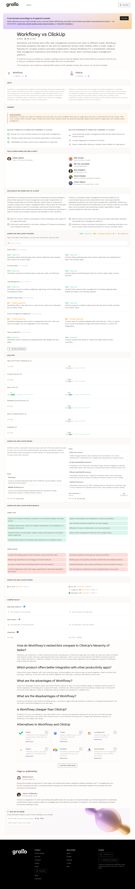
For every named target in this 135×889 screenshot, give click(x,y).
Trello (65, 732)
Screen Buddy (39, 853)
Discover (37, 856)
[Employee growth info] (22, 606)
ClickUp (79, 73)
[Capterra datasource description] (96, 589)
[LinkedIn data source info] (24, 606)
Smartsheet (99, 749)
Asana (31, 749)
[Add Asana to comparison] (46, 749)
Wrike (31, 732)
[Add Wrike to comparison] (46, 732)
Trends (69, 863)
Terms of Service (119, 866)
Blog (36, 875)
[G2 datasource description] (28, 586)
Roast (37, 866)
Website (17, 76)
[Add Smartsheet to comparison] (115, 749)
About (28, 5)
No (43, 818)
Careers (69, 856)
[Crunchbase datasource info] (17, 632)
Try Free (124, 18)
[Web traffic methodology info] (17, 619)
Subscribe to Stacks (110, 860)
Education (38, 878)
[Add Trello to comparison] (80, 732)
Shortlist (126, 5)
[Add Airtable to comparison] (80, 749)
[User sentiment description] (80, 493)
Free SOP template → (65, 24)
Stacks (37, 863)
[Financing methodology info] (15, 632)
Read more (29, 741)
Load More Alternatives (68, 765)
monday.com (99, 732)
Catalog (69, 860)
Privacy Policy (107, 866)
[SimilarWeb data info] (19, 619)
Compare (38, 860)
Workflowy (18, 73)
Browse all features (18, 349)
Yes (38, 818)
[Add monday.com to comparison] (115, 732)
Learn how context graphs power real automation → (36, 24)
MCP (68, 866)
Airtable (65, 749)
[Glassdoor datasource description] (96, 593)
